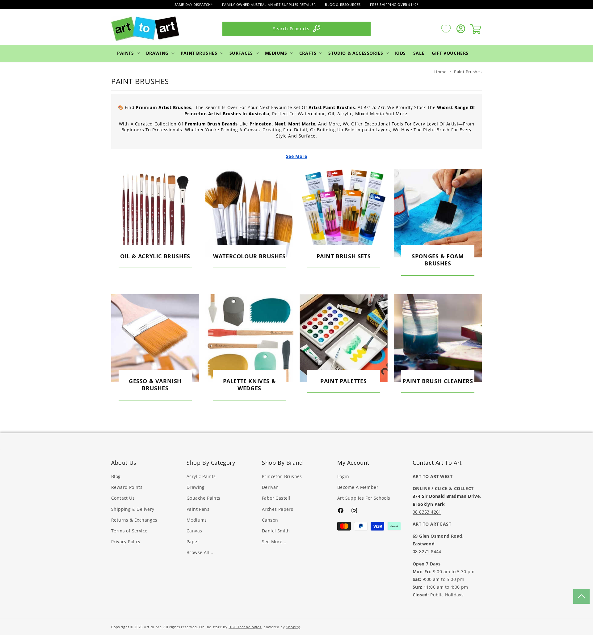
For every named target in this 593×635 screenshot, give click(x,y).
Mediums (276, 53)
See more (296, 156)
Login (343, 476)
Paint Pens (198, 509)
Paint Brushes (199, 53)
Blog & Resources (343, 4)
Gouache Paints (204, 498)
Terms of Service (129, 531)
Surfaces (241, 53)
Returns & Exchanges (134, 520)
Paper (193, 541)
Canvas (194, 531)
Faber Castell (276, 498)
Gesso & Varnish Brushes (155, 385)
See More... (274, 541)
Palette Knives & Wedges (249, 385)
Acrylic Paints (201, 476)
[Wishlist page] (446, 29)
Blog (116, 476)
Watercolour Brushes (249, 256)
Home (440, 71)
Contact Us (123, 498)
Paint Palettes (343, 381)
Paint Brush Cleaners (437, 381)
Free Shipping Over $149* (394, 4)
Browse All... (200, 552)
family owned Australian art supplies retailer (269, 4)
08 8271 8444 (427, 551)
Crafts (308, 53)
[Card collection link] (155, 213)
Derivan (270, 487)
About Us (124, 462)
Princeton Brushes (282, 476)
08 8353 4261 (427, 512)
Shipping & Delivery (132, 509)
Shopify (293, 626)
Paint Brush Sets (344, 256)
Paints (125, 53)
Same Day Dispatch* (194, 4)
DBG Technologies (245, 626)
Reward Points (126, 487)
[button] (127, 52)
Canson (270, 520)
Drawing (157, 53)
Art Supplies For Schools (363, 498)
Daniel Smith (276, 531)
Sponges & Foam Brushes (438, 260)
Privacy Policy (126, 541)
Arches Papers (277, 509)
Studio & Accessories (355, 53)
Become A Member (357, 487)
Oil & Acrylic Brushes (155, 256)
